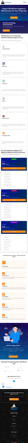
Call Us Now (9, 387)
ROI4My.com (15, 441)
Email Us (3, 384)
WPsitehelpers (11, 441)
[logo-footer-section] (14, 404)
